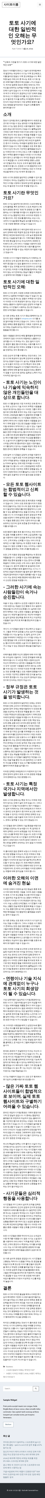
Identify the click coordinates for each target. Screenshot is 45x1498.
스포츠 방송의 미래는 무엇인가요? (20, 1370)
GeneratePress (33, 1490)
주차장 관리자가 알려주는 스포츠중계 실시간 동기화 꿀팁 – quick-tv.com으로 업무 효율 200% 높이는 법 (22, 1445)
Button (8, 1424)
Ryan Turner (16, 48)
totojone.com (27, 318)
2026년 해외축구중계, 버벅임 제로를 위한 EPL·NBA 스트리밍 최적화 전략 (20, 1460)
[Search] (36, 1388)
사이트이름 (11, 4)
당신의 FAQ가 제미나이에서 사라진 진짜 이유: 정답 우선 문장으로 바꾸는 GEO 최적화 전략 (22, 1453)
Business (9, 1366)
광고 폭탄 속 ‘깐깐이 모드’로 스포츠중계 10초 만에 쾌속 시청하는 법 (21, 1466)
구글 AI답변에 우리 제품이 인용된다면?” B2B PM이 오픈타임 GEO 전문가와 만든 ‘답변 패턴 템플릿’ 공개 (21, 1474)
